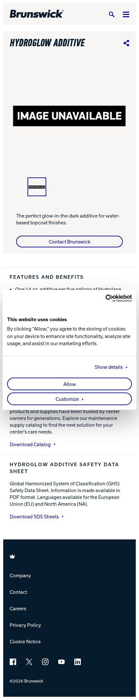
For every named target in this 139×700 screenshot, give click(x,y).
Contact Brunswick (70, 241)
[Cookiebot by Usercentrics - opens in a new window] (103, 298)
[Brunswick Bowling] (37, 14)
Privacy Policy (25, 625)
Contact (18, 592)
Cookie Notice (25, 641)
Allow (69, 384)
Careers (18, 608)
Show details (109, 367)
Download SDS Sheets (34, 516)
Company (20, 575)
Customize (67, 399)
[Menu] (126, 14)
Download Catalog (30, 444)
